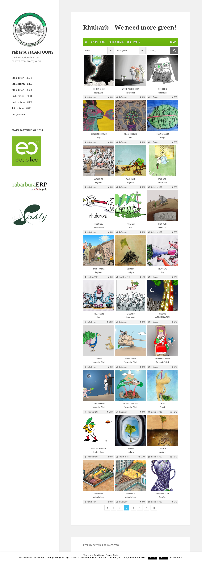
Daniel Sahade (98, 452)
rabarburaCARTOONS (33, 52)
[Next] (146, 507)
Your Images (133, 42)
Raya (99, 137)
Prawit (162, 407)
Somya (162, 137)
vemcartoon (162, 182)
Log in (173, 42)
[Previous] (107, 507)
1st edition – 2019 (21, 108)
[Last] (154, 507)
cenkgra (131, 272)
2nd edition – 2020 (22, 102)
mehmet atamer (99, 497)
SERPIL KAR (162, 227)
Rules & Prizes (116, 42)
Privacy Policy (112, 555)
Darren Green (99, 227)
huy (162, 272)
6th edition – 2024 (22, 77)
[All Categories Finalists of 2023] (130, 50)
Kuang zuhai (98, 92)
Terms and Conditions (93, 555)
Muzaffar (162, 497)
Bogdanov (98, 182)
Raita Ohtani (130, 92)
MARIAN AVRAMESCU (162, 317)
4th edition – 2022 (22, 90)
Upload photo (98, 42)
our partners (19, 114)
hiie (130, 227)
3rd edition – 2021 (22, 96)
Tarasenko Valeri (98, 362)
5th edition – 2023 (22, 83)
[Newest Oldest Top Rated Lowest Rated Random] (98, 50)
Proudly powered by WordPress (101, 544)
